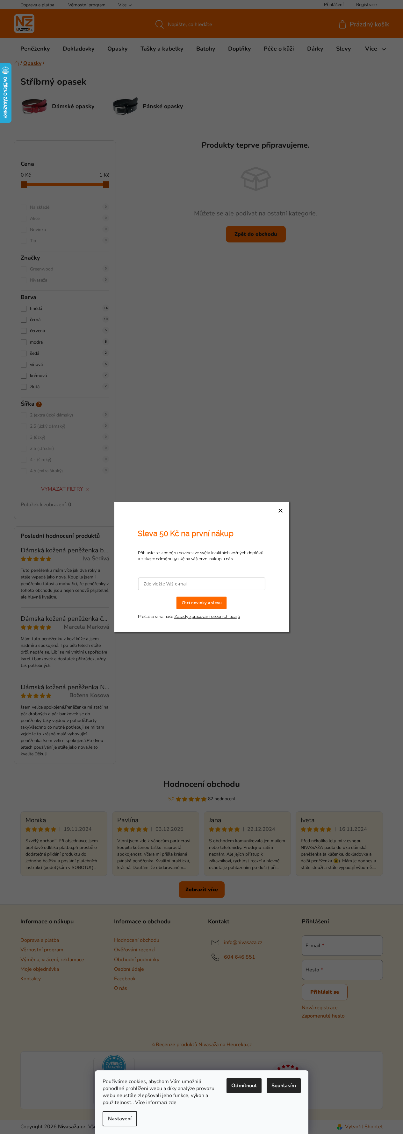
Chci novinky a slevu (202, 603)
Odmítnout (244, 1085)
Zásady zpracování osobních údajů (207, 616)
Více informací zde (155, 1102)
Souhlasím (283, 1085)
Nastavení (120, 1118)
